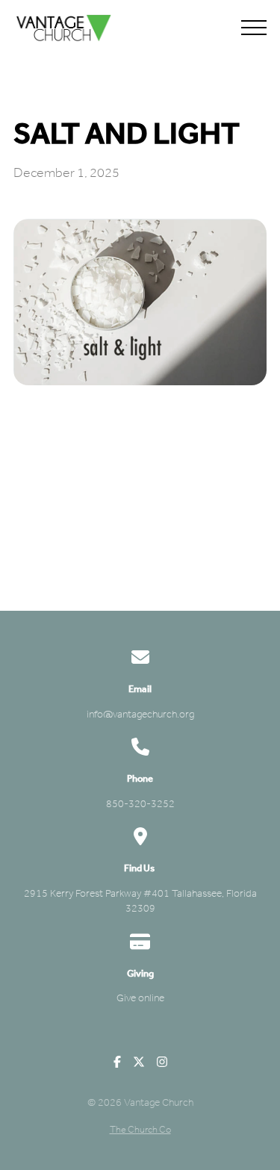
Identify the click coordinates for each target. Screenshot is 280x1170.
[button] (254, 27)
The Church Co (140, 1129)
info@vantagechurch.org (140, 714)
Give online (140, 998)
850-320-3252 (140, 803)
